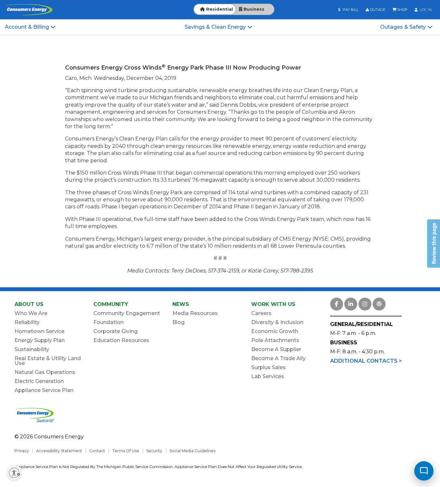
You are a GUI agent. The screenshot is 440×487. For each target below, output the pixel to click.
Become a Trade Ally (278, 358)
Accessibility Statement (59, 450)
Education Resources (121, 340)
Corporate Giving (115, 331)
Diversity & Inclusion (277, 322)
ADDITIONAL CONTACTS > (366, 361)
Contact (97, 450)
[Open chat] (424, 471)
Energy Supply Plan (39, 340)
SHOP (401, 9)
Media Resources (195, 313)
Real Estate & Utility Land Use (47, 360)
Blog (178, 322)
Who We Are (30, 313)
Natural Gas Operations (44, 372)
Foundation (108, 322)
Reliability (27, 322)
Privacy (21, 450)
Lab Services (267, 376)
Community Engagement (126, 313)
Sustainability (31, 349)
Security (154, 450)
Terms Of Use (125, 450)
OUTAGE (377, 9)
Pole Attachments (275, 340)
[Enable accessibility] (14, 473)
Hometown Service (39, 331)
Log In (425, 9)
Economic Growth (274, 331)
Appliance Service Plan (43, 390)
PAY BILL (350, 9)
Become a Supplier (276, 349)
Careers (261, 313)
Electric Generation (39, 381)
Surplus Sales (268, 367)
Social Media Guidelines (192, 450)
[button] (433, 243)
